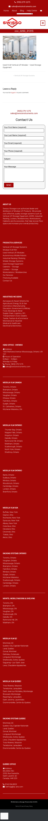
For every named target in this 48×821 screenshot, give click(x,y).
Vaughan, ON (8, 611)
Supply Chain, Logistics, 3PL (14, 313)
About (14, 10)
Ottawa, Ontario (9, 398)
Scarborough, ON (10, 614)
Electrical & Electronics (12, 326)
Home (6, 10)
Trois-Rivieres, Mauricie (12, 686)
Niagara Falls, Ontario (13, 432)
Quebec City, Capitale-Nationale (15, 646)
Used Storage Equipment (13, 264)
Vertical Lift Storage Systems (24, 75)
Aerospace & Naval (11, 301)
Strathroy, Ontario (12, 452)
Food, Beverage (9, 311)
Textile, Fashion (9, 318)
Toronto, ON (8, 603)
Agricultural (7, 303)
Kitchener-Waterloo (11, 577)
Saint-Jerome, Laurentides (13, 700)
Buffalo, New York (10, 512)
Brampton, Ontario (10, 390)
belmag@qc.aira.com (14, 787)
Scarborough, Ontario (13, 446)
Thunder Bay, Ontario (13, 430)
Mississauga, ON (10, 608)
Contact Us (7, 281)
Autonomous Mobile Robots (14, 255)
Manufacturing (19, 306)
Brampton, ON (9, 606)
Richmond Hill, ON (10, 620)
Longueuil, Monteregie (12, 657)
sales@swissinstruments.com (23, 6)
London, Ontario (9, 489)
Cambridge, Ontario (10, 486)
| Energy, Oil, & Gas (19, 303)
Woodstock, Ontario (11, 483)
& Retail (19, 311)
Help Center (32, 10)
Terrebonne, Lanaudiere (12, 688)
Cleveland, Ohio (9, 529)
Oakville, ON (7, 617)
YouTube (41, 11)
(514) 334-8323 (11, 784)
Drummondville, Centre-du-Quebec (17, 702)
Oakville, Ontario (11, 438)
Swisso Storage (20, 802)
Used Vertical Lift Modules (13, 253)
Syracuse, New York (11, 520)
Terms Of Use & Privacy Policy (24, 806)
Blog (22, 10)
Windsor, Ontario (9, 480)
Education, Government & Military (16, 308)
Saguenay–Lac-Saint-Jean (14, 662)
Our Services (8, 275)
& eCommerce (22, 318)
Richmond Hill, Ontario (14, 441)
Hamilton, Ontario (10, 401)
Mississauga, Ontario (11, 392)
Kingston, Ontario (12, 435)
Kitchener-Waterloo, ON (12, 409)
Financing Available (10, 278)
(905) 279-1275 (23, 2)
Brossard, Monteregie (12, 694)
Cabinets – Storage (11, 267)
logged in (14, 92)
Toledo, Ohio (8, 534)
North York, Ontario (12, 449)
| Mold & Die (24, 301)
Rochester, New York (11, 518)
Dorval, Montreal (9, 651)
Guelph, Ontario (9, 404)
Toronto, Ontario (9, 387)
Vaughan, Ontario (10, 395)
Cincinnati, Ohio (9, 532)
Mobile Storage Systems (13, 261)
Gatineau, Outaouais (11, 654)
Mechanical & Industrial (12, 321)
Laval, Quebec (8, 648)
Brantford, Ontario (10, 492)
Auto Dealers (21, 316)
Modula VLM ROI (10, 250)
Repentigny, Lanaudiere (12, 697)
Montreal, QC (8, 643)
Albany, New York (10, 523)
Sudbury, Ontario (9, 478)
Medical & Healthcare (11, 323)
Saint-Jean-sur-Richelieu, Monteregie (18, 691)
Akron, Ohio (7, 537)
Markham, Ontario (12, 444)
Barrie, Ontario (8, 475)
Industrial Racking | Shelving (14, 258)
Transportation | (9, 316)
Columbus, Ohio (9, 526)
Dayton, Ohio (8, 515)
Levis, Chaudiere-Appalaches (14, 665)
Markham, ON (8, 622)
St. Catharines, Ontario (12, 406)
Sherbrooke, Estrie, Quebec (14, 660)
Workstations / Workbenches (15, 272)
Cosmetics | (8, 306)
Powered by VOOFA (31, 802)
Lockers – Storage (10, 269)
